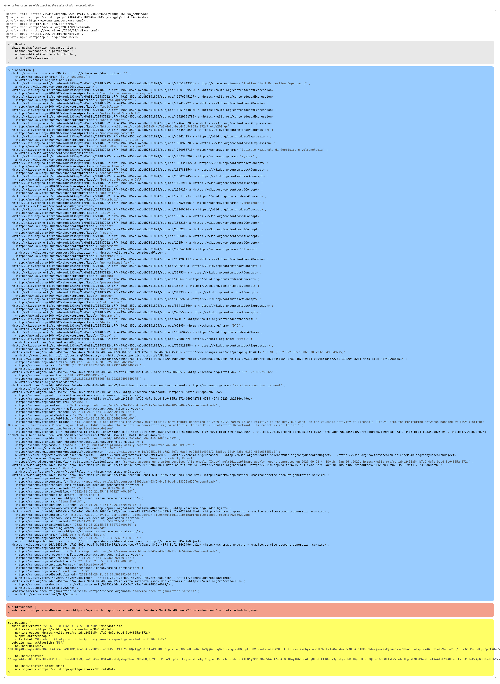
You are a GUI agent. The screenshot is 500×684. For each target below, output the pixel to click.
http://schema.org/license (39, 441)
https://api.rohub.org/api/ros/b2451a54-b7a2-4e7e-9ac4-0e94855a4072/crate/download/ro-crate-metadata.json (164, 610)
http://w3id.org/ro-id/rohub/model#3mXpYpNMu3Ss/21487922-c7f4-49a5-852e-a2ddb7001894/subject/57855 (98, 312)
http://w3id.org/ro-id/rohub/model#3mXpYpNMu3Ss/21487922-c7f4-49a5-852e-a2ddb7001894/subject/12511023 (101, 196)
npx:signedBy (25, 669)
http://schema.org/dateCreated (42, 411)
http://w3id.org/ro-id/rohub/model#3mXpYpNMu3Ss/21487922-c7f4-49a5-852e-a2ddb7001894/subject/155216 (99, 222)
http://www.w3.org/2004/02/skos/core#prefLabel (56, 93)
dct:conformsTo (173, 581)
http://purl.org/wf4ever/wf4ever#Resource (131, 508)
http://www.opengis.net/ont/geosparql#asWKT (222, 352)
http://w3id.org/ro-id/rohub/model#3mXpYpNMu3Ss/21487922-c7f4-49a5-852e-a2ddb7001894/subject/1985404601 (103, 249)
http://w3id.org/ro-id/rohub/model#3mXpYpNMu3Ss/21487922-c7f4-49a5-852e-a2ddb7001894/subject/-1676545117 (103, 96)
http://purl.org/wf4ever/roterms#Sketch (53, 508)
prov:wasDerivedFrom (53, 610)
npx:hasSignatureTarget (34, 665)
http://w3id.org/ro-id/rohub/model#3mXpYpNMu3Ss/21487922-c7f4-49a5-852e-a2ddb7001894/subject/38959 (98, 299)
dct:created (31, 626)
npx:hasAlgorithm (40, 642)
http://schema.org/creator (39, 408)
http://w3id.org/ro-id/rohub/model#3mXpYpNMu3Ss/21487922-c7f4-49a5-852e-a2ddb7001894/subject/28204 (98, 265)
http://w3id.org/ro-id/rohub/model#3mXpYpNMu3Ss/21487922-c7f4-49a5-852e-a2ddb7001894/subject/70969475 (101, 332)
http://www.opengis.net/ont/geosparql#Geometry (59, 355)
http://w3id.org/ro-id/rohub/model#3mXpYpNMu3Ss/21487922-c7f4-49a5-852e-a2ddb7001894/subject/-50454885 (102, 129)
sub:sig (18, 642)
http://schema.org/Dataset (195, 455)
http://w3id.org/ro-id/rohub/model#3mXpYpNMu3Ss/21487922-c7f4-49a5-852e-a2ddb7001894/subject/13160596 (101, 209)
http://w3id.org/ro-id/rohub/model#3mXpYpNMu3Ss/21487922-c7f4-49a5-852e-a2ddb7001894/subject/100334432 (102, 163)
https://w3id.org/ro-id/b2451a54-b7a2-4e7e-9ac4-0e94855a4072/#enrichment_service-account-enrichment (99, 385)
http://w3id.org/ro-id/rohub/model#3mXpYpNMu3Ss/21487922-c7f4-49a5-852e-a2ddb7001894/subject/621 (96, 319)
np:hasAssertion (35, 47)
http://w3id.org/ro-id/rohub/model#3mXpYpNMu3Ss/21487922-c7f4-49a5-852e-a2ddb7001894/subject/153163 (99, 216)
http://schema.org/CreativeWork (46, 587)
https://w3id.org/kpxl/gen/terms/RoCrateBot (75, 629)
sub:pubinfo (63, 54)
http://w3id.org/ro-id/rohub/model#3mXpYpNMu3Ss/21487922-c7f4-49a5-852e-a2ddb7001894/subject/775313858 (102, 345)
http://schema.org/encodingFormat (45, 428)
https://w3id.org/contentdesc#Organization (56, 86)
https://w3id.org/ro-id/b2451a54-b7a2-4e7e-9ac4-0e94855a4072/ (66, 392)
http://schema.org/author (38, 395)
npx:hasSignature (29, 655)
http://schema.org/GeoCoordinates (48, 382)
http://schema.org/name (36, 76)
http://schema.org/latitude (212, 372)
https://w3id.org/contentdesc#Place (131, 252)
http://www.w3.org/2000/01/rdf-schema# (64, 30)
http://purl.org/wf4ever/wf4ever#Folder (53, 471)
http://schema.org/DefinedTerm (45, 80)
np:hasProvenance (29, 51)
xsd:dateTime (111, 626)
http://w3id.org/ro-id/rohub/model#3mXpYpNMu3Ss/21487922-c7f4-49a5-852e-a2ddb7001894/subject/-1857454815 (103, 109)
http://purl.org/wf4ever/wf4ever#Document (55, 577)
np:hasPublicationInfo (33, 54)
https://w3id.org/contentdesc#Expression (237, 90)
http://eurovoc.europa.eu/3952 (38, 73)
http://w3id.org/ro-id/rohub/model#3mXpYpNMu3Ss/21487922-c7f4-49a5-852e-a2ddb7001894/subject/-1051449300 (103, 83)
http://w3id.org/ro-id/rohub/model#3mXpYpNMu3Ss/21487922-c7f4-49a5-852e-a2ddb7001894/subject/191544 (99, 242)
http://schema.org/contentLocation (46, 398)
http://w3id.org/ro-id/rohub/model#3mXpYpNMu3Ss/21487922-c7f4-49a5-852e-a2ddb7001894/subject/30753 (98, 272)
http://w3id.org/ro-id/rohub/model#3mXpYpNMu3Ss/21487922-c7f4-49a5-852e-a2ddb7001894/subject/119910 (99, 189)
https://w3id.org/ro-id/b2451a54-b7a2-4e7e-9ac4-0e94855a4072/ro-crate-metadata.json (85, 581)
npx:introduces (27, 632)
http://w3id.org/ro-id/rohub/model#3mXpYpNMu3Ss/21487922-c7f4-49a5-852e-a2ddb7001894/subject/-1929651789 (103, 116)
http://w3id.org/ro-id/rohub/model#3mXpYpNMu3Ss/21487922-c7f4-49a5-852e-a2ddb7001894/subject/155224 (99, 229)
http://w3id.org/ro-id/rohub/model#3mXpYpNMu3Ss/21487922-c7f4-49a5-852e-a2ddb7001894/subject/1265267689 (103, 202)
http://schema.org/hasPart (39, 431)
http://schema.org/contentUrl (41, 405)
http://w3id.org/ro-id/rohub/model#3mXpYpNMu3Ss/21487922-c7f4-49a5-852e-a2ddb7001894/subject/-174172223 (103, 103)
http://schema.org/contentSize (42, 401)
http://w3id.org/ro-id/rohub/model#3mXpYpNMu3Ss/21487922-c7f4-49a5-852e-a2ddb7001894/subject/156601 (99, 236)
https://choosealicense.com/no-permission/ (102, 441)
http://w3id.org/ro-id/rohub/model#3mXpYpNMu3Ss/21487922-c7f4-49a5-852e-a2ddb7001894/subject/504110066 (102, 305)
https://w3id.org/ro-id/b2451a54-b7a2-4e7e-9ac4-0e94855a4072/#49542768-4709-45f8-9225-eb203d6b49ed (98, 358)
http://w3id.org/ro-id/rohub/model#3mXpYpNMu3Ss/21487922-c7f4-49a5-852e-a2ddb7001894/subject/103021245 (102, 176)
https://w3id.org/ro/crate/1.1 (214, 581)
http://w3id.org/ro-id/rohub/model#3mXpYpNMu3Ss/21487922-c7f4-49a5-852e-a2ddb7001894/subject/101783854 (102, 169)
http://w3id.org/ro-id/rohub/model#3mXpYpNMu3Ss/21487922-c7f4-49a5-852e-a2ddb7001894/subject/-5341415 (101, 136)
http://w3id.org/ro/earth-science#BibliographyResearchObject (278, 455)
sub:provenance (57, 51)
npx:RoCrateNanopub (34, 636)
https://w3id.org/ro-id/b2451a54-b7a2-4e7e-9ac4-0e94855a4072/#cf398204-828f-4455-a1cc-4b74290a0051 (316, 358)
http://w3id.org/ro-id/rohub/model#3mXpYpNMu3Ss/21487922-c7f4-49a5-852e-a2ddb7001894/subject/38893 (98, 292)
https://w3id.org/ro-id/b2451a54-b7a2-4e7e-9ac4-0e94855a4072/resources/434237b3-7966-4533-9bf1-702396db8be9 (344, 465)
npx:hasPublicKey (29, 645)
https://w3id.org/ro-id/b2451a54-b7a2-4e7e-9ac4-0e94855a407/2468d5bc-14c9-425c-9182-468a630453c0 (96, 352)
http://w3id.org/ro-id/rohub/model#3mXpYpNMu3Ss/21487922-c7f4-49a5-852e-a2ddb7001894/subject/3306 (97, 279)
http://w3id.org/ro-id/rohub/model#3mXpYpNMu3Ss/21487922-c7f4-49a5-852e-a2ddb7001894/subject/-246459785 (103, 123)
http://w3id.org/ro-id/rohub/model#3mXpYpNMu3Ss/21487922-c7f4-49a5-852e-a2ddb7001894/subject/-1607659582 (103, 90)
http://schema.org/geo (207, 358)
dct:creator (24, 629)
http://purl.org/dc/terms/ (53, 23)
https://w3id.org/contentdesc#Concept (231, 163)
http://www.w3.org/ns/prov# (55, 33)
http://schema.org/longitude (40, 375)
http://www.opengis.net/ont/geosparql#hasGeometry (59, 451)
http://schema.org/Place (40, 368)
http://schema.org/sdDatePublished (46, 504)
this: (16, 47)
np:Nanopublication (34, 57)
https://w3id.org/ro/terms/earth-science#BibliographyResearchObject (396, 455)
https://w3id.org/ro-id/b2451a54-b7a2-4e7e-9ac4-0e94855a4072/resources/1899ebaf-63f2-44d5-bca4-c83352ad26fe (351, 431)
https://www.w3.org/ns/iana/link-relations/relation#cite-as (68, 461)
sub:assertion (61, 47)
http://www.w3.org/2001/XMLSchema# (60, 27)
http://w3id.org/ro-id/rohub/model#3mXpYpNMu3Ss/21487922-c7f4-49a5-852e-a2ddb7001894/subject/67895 (98, 325)
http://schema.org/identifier (41, 362)
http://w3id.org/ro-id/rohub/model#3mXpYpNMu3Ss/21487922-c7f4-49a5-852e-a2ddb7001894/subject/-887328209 (103, 156)
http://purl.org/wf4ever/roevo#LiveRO (132, 455)
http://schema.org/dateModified (43, 415)
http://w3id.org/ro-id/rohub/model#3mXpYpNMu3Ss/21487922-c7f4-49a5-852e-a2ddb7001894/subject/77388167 (101, 338)
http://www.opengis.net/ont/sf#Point (139, 355)
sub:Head (15, 44)
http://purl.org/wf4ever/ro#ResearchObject (56, 455)
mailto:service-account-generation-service (100, 395)
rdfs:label (24, 639)
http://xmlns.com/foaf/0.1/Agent (47, 388)
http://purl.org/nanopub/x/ (53, 37)
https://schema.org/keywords (40, 458)
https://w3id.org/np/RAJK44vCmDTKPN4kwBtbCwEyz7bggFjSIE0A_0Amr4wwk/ (89, 17)
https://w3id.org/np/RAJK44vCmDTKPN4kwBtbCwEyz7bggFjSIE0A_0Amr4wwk (89, 13)
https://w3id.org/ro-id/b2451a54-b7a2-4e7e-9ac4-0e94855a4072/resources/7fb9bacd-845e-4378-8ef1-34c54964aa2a (106, 544)
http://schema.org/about (144, 392)
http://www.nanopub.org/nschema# (56, 20)
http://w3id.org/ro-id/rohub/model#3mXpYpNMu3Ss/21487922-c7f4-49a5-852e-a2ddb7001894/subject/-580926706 (103, 143)
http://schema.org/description (95, 73)
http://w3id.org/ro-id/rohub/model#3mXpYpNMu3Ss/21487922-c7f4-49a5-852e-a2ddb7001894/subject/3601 (97, 285)
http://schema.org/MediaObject (200, 508)
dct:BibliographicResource (40, 541)
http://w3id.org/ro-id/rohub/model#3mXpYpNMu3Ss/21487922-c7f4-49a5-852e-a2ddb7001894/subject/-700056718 (103, 149)
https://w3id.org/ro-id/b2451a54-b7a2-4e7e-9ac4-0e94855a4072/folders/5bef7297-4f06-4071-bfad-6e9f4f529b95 (157, 431)
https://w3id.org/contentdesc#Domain (232, 103)
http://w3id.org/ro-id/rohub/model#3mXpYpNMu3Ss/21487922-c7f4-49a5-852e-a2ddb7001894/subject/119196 (99, 182)
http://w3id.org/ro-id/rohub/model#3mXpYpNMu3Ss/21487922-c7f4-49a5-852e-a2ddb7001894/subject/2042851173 (103, 259)
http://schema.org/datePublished (44, 418)
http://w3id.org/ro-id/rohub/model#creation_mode (58, 448)
